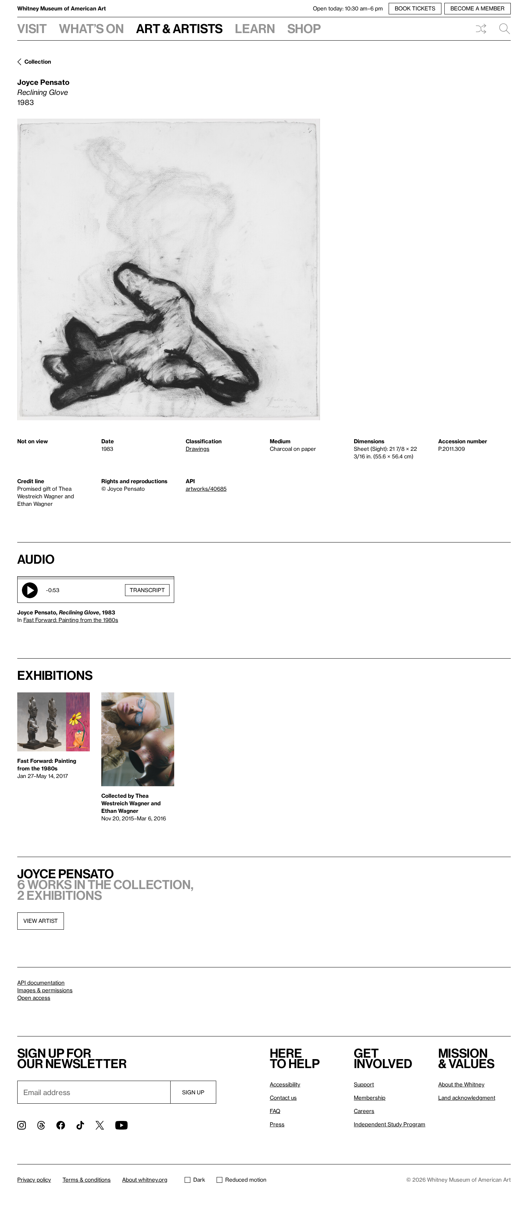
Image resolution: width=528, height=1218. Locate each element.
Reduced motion (246, 1179)
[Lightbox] (168, 269)
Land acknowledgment (466, 1097)
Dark (199, 1179)
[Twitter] (100, 1125)
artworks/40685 (206, 488)
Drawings (197, 448)
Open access (33, 997)
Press (277, 1124)
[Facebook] (61, 1125)
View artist (40, 920)
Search (502, 28)
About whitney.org (144, 1179)
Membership (369, 1097)
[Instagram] (21, 1125)
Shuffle (481, 28)
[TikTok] (80, 1125)
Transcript (147, 590)
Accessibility (285, 1084)
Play (30, 590)
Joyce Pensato (43, 82)
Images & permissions (45, 990)
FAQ (275, 1111)
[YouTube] (121, 1125)
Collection (37, 61)
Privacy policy (34, 1179)
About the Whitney (461, 1084)
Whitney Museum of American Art (61, 8)
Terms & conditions (86, 1179)
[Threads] (41, 1125)
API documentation (41, 982)
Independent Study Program (389, 1124)
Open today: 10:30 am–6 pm (348, 8)
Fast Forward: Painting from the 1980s (70, 620)
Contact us (283, 1097)
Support (364, 1084)
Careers (364, 1111)
